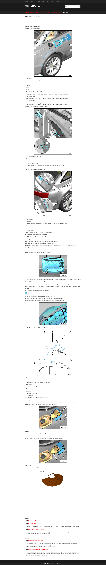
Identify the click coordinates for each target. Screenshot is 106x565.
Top (47, 1)
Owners (32, 1)
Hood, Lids (60, 12)
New (43, 1)
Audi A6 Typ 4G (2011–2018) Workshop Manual (35, 12)
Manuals (27, 1)
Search (57, 1)
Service (38, 1)
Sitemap (51, 1)
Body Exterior (54, 12)
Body (48, 12)
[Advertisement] (48, 21)
